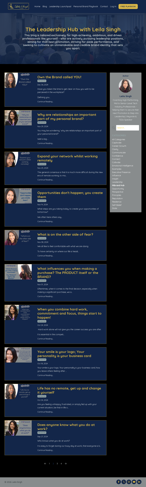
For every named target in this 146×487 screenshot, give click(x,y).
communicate (119, 152)
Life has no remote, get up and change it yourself (69, 390)
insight (115, 178)
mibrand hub (42, 81)
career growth (119, 146)
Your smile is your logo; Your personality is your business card (64, 354)
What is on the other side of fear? (65, 234)
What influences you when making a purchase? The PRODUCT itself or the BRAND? (67, 273)
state (114, 208)
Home (37, 6)
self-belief (116, 205)
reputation (117, 198)
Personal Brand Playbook (85, 6)
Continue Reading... (45, 101)
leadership (117, 182)
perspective (117, 192)
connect (116, 159)
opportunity (118, 188)
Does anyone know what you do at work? (66, 427)
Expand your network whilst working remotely (67, 158)
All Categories (118, 139)
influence (116, 175)
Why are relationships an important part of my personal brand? (66, 117)
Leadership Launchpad (60, 6)
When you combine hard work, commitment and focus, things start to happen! (69, 313)
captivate (116, 142)
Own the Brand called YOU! (59, 77)
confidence (117, 156)
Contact (104, 6)
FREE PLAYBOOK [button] (128, 6)
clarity (115, 149)
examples (116, 169)
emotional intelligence (122, 165)
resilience (116, 201)
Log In (113, 6)
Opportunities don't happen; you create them (70, 195)
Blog (45, 6)
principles (116, 195)
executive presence (121, 172)
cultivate (116, 162)
